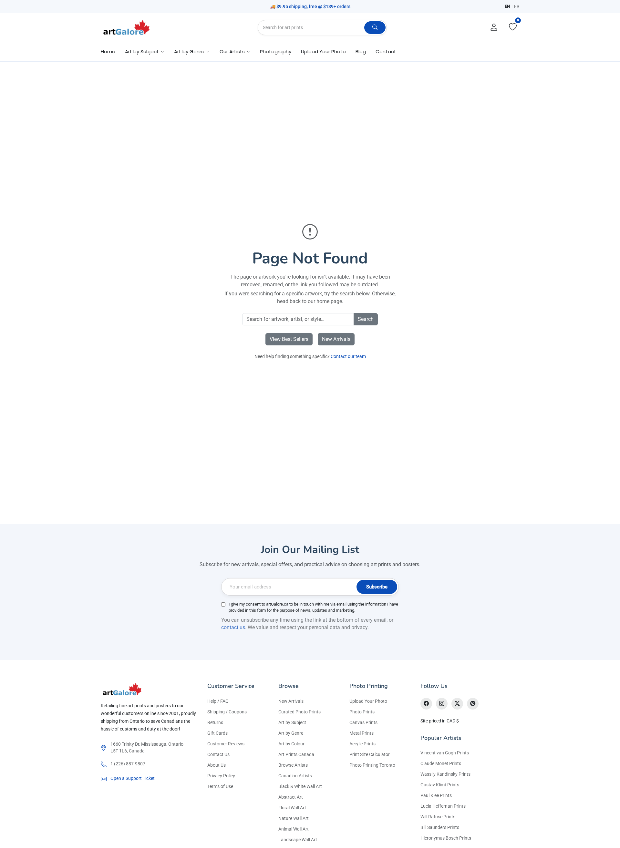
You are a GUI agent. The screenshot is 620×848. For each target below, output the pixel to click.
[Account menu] (494, 27)
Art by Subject (292, 722)
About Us (216, 765)
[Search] (375, 27)
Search (366, 319)
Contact (386, 51)
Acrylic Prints (362, 743)
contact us (233, 627)
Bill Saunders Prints (439, 827)
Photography (275, 51)
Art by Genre (290, 733)
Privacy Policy (221, 775)
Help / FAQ (218, 701)
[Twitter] (457, 704)
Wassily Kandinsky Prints (445, 774)
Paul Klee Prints (436, 795)
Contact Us (218, 754)
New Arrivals (336, 339)
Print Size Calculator (369, 754)
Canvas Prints (363, 722)
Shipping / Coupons (227, 711)
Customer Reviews (225, 743)
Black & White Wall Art (300, 786)
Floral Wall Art (292, 807)
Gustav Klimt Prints (439, 784)
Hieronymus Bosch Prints (445, 838)
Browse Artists (293, 765)
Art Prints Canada (296, 754)
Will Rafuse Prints (437, 816)
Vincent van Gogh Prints (444, 752)
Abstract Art (290, 797)
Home (108, 51)
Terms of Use (220, 786)
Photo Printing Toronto (372, 765)
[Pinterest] (473, 704)
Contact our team (348, 356)
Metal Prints (361, 733)
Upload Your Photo (323, 51)
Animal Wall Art (293, 829)
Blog (361, 51)
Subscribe (377, 587)
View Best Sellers (289, 339)
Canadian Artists (295, 775)
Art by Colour (291, 743)
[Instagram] (442, 704)
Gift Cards (217, 733)
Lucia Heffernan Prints (443, 806)
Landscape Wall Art (297, 839)
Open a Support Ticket (132, 778)
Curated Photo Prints (299, 711)
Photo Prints (362, 711)
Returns (215, 722)
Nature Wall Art (293, 818)
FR (516, 6)
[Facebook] (426, 704)
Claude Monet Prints (440, 763)
